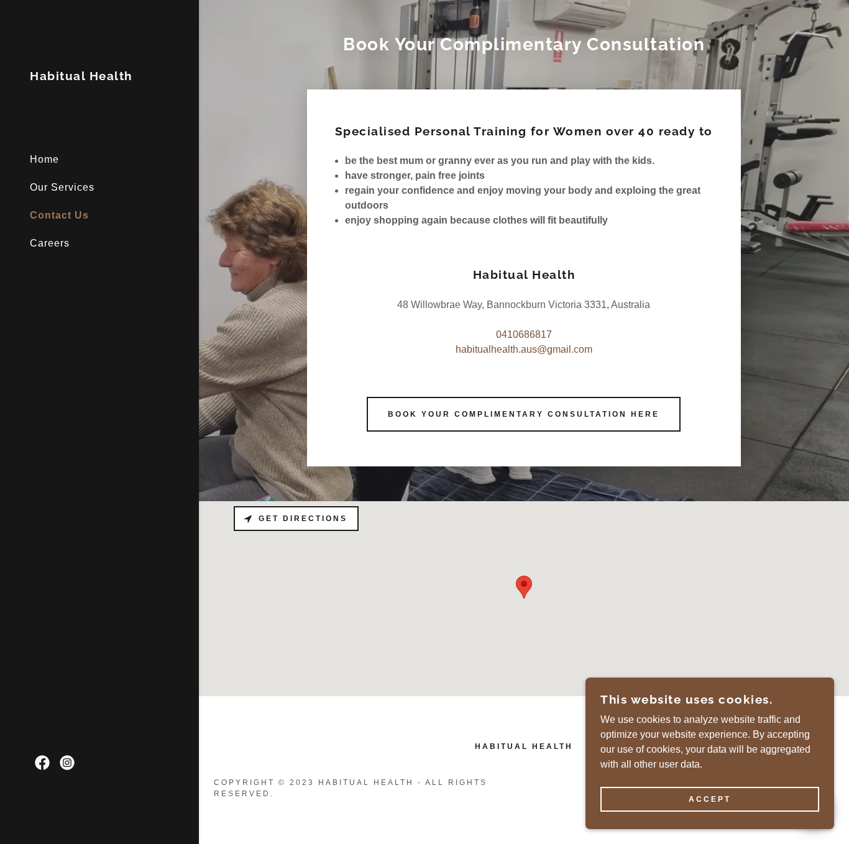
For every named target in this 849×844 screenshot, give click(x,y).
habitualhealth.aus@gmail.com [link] (524, 349)
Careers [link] (50, 243)
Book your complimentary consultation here (523, 414)
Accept (710, 799)
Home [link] (44, 159)
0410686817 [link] (524, 334)
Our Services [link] (62, 187)
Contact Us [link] (59, 215)
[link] (81, 76)
